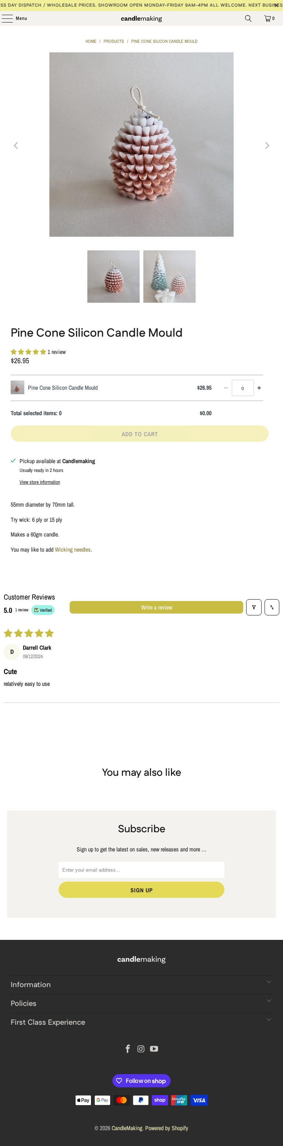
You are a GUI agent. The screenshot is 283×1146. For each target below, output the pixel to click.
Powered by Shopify (166, 1128)
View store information (40, 482)
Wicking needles (73, 549)
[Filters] (254, 607)
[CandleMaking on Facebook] (127, 1049)
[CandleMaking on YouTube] (154, 1049)
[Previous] (16, 146)
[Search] (248, 18)
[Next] (267, 146)
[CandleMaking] (141, 18)
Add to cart (140, 434)
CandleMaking (127, 1128)
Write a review (156, 607)
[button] (29, 352)
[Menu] (3, 18)
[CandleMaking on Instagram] (141, 1049)
